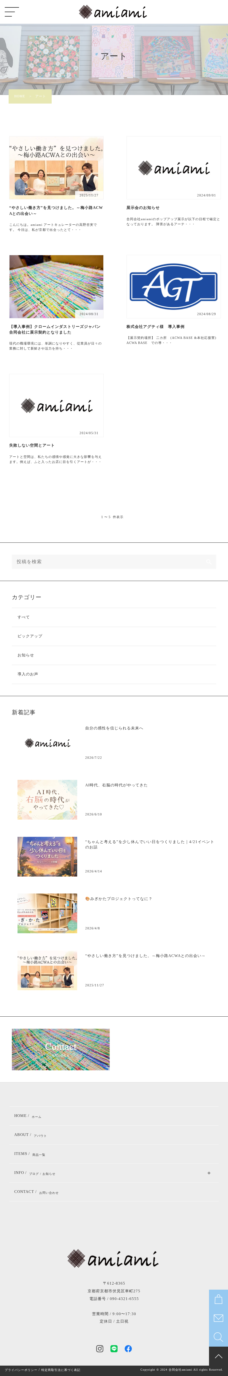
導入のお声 (28, 674)
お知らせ (26, 655)
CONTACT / (36, 1192)
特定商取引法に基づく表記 (60, 1370)
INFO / (35, 1173)
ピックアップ (30, 636)
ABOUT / (30, 1135)
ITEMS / (29, 1154)
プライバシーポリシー (21, 1370)
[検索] (209, 562)
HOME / (28, 1116)
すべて (24, 617)
